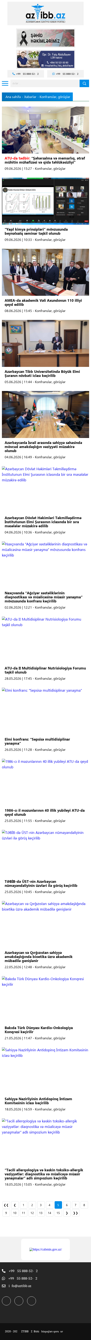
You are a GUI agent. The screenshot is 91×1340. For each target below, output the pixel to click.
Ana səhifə (13, 96)
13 (41, 1213)
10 (15, 1213)
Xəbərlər (30, 96)
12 (32, 1213)
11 (23, 1213)
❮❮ (6, 1205)
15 (58, 1213)
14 (49, 1213)
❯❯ (75, 1213)
